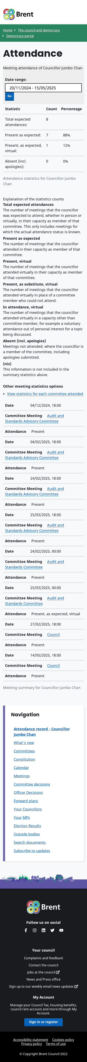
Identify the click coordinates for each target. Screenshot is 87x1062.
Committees (24, 751)
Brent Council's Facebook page (26, 930)
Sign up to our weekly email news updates (41, 986)
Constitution (24, 759)
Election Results (27, 825)
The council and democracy (39, 30)
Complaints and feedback (43, 958)
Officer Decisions (28, 792)
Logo (18, 15)
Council (53, 634)
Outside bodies (27, 834)
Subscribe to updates (32, 850)
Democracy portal (20, 36)
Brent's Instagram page (35, 930)
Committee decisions (32, 784)
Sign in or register (43, 1022)
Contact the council (43, 965)
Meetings (22, 775)
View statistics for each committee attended (45, 393)
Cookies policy (63, 1040)
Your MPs (22, 817)
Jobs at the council (41, 972)
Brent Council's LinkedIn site (43, 930)
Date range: (16, 79)
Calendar (21, 767)
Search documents (30, 842)
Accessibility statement (30, 1040)
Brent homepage (43, 907)
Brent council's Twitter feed (52, 930)
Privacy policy (31, 1044)
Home (7, 30)
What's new (24, 742)
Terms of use (56, 1044)
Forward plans (26, 800)
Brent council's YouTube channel (61, 930)
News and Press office (43, 979)
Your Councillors (28, 809)
